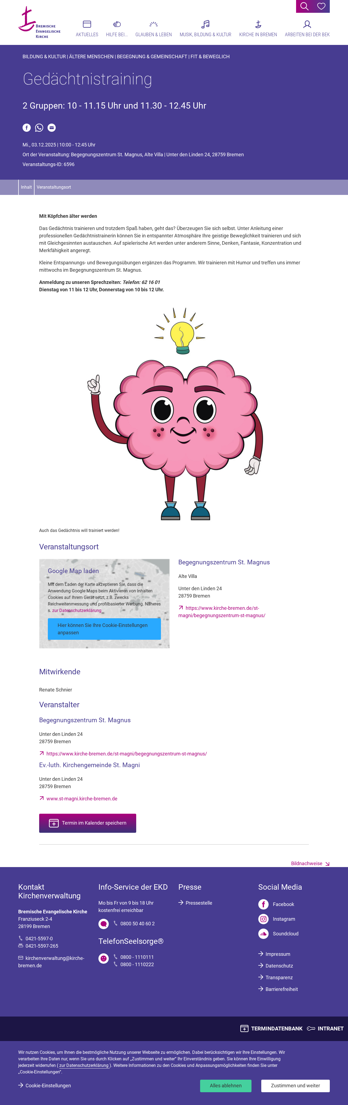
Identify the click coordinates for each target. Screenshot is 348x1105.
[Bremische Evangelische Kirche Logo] (39, 22)
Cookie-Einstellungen (48, 1085)
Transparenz (279, 977)
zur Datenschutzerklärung (76, 610)
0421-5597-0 (39, 938)
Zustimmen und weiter (295, 1085)
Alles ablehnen (226, 1085)
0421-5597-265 (42, 946)
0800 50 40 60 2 (137, 923)
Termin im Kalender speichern (94, 823)
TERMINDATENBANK (277, 1028)
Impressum (278, 954)
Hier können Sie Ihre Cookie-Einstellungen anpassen (103, 628)
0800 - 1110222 (137, 964)
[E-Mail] (52, 128)
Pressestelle (199, 903)
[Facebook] (27, 128)
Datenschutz (279, 966)
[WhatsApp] (39, 128)
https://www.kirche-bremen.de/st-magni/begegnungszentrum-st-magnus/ (126, 754)
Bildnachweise (306, 863)
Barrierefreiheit (282, 989)
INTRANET (331, 1028)
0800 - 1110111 (137, 957)
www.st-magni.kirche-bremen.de (81, 798)
